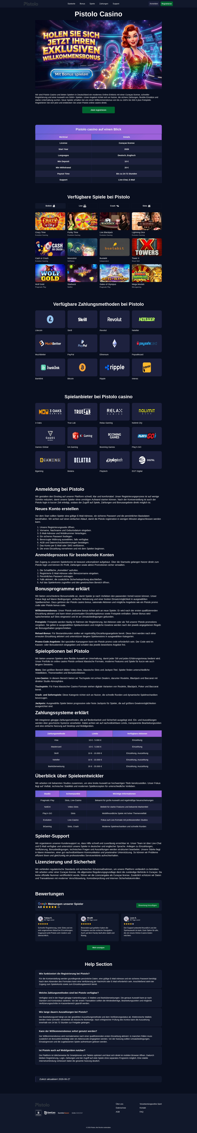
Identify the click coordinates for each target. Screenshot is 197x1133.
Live (81, 206)
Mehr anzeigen (98, 948)
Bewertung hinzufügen (148, 905)
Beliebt (49, 206)
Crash (112, 206)
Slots (145, 206)
